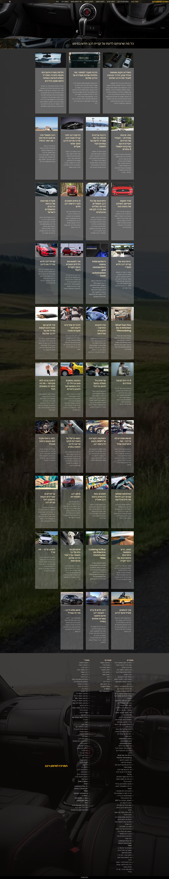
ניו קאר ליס (124, 878)
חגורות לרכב (84, 762)
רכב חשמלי (84, 672)
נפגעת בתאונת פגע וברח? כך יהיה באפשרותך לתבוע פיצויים (72, 384)
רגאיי (131, 878)
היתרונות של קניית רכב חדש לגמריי (123, 264)
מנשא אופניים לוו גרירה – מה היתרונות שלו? (123, 441)
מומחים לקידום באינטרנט (105, 878)
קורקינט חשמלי (105, 663)
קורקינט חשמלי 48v (81, 698)
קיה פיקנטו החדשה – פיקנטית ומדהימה (100, 329)
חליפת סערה (84, 760)
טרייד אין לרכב (83, 755)
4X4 (86, 803)
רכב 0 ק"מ (84, 677)
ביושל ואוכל (158, 878)
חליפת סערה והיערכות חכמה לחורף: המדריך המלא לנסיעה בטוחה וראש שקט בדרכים (52, 76)
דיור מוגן (85, 765)
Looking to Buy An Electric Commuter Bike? (97, 553)
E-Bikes (107, 689)
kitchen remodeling (81, 793)
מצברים (85, 720)
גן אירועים (127, 878)
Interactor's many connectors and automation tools (125, 741)
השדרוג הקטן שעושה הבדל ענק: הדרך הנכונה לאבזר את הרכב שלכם (119, 75)
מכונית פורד (106, 665)
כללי (108, 677)
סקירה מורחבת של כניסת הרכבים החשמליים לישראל (47, 206)
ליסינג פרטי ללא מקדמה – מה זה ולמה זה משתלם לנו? (47, 384)
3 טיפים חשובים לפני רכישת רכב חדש (72, 203)
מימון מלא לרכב (83, 739)
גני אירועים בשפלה (148, 878)
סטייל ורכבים (84, 712)
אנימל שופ (85, 779)
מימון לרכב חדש (89, 878)
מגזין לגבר (113, 878)
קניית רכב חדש (83, 686)
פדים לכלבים (84, 705)
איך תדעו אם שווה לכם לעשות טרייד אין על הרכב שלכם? (47, 329)
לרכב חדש (152, 878)
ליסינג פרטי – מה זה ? (125, 855)
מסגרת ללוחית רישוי (82, 727)
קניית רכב (85, 689)
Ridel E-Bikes (83, 781)
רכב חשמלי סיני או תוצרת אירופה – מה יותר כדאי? (47, 138)
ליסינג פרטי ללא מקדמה (80, 741)
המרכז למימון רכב (160, 1)
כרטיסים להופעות (108, 878)
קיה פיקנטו (84, 691)
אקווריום (135, 878)
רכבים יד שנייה (83, 665)
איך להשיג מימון (76, 2)
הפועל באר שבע (168, 878)
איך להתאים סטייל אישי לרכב (123, 611)
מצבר (86, 722)
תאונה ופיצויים (83, 663)
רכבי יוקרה (84, 667)
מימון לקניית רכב (123, 2)
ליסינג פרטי (111, 2)
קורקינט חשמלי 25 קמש (80, 703)
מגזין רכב (163, 878)
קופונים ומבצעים (166, 878)
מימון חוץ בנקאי (91, 878)
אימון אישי (121, 878)
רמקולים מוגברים (101, 878)
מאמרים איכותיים (160, 878)
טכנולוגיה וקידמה (151, 878)
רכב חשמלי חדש (82, 670)
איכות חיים (162, 878)
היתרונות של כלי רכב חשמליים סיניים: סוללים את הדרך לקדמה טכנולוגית (97, 206)
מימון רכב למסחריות (75, 495)
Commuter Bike (82, 800)
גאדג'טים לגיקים (117, 878)
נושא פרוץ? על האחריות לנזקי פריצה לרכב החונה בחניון (73, 442)
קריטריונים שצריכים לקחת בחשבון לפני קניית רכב (47, 498)
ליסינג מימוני (100, 2)
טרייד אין (85, 758)
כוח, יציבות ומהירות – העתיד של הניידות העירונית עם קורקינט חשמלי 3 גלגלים (122, 142)
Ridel (86, 784)
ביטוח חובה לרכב (82, 774)
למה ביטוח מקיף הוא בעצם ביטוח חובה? (47, 441)
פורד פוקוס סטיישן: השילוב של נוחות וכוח (123, 203)
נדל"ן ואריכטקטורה (97, 878)
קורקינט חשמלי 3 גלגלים (80, 701)
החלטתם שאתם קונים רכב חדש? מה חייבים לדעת (123, 496)
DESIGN (84, 877)
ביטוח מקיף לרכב (82, 770)
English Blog (105, 686)
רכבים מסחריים (119, 878)
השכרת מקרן (103, 878)
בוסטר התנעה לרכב (81, 777)
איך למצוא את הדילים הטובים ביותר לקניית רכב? (73, 265)
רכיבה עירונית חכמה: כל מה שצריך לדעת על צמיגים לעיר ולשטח (98, 141)
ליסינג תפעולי (88, 2)
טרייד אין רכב (83, 753)
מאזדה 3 (110, 878)
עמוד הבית (134, 2)
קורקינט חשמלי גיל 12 (81, 696)
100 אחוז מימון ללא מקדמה (79, 810)
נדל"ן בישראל (115, 878)
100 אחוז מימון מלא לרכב (80, 805)
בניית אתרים (99, 878)
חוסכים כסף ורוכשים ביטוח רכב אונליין (99, 496)
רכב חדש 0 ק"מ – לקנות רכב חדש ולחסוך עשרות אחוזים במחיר (98, 616)
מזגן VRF (123, 878)
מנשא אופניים (84, 731)
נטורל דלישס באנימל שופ (80, 717)
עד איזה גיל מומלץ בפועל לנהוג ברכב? (99, 383)
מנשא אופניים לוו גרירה (81, 729)
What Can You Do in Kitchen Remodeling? (123, 328)
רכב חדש (85, 674)
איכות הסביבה (140, 878)
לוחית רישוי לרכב (82, 746)
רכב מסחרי (142, 878)
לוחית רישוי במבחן (82, 748)
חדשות (141, 878)
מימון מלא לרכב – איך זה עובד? (71, 611)
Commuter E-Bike (81, 798)
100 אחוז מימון (87, 878)
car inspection (105, 691)
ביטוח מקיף (84, 772)
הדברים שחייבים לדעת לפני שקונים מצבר (72, 328)
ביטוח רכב (64, 2)
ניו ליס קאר (84, 715)
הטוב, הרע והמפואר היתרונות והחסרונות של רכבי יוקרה (124, 555)
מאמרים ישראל (144, 878)
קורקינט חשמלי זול (82, 693)
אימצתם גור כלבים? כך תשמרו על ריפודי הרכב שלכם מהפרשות (72, 555)
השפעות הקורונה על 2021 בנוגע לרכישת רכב (97, 441)
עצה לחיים (132, 878)
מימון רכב (85, 736)
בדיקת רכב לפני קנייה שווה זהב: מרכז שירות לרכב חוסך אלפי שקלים (71, 141)
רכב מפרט (146, 878)
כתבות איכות (154, 878)
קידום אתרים (95, 878)
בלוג (57, 2)
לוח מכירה (84, 751)
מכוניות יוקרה (84, 734)
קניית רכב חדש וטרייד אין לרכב (47, 263)
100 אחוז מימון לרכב (81, 808)
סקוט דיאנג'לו (112, 878)
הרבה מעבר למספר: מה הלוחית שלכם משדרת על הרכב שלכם (85, 75)
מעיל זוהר (85, 724)
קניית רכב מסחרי (82, 684)
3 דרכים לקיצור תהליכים (123, 382)
